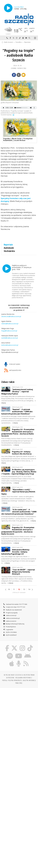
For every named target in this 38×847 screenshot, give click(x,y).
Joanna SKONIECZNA (18, 68)
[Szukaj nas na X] (14, 645)
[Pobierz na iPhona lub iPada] (11, 661)
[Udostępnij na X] (19, 75)
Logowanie (9, 629)
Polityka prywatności (15, 680)
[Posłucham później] (13, 115)
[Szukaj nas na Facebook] (7, 645)
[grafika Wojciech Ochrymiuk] (19, 91)
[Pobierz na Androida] (27, 653)
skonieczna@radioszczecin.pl (11, 316)
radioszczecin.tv (11, 621)
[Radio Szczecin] (19, 19)
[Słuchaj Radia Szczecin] (8, 8)
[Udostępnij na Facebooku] (14, 75)
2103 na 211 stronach (19, 592)
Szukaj (29, 38)
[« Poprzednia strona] (5, 590)
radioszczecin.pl (11, 615)
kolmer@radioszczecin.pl (9, 345)
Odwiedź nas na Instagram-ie (16, 38)
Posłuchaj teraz (11, 627)
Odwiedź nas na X (13, 38)
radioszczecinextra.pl (13, 618)
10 (9, 589)
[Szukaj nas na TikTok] (30, 645)
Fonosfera (19, 42)
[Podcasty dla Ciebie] (18, 661)
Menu (35, 38)
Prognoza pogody (12, 613)
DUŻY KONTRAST (11, 635)
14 (29, 589)
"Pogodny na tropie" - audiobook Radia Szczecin (19, 55)
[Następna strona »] (32, 590)
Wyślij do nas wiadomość (26, 38)
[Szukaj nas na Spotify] (10, 653)
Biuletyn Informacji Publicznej (15, 624)
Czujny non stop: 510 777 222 (15, 607)
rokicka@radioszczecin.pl (9, 324)
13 (24, 589)
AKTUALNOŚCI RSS (15, 370)
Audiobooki (9, 247)
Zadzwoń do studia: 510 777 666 (16, 604)
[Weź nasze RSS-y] (26, 661)
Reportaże (27, 42)
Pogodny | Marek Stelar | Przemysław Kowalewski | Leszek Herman (17, 139)
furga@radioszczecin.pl (9, 331)
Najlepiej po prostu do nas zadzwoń (7, 38)
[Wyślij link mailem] (23, 75)
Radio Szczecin (8, 42)
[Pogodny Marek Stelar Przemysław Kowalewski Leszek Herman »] (19, 127)
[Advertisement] (19, 709)
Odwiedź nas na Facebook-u (10, 38)
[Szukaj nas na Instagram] (22, 645)
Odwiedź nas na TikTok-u (19, 38)
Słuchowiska (9, 251)
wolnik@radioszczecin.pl (9, 338)
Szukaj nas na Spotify (23, 38)
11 (14, 589)
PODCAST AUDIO (14, 364)
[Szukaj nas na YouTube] (18, 653)
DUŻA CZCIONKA (11, 632)
